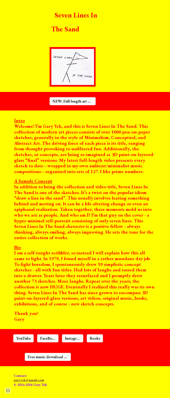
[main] (78, 20)
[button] (8, 390)
